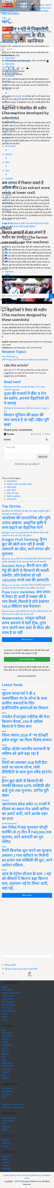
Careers (5, 1146)
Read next (12, 382)
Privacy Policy (9, 1175)
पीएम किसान (10, 76)
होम (14, 5)
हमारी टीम (8, 287)
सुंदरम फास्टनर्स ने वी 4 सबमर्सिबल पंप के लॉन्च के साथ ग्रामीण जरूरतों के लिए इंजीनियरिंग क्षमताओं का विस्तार (25, 700)
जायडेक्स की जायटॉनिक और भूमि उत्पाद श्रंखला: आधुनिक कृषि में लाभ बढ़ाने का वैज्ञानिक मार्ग (26, 523)
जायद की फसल (11, 70)
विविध (24, 32)
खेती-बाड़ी (28, 5)
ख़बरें (17, 5)
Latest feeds (12, 685)
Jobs (20, 32)
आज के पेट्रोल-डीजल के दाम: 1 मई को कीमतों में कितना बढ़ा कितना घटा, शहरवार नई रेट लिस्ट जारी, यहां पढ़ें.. (26, 881)
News (4, 689)
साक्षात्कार (11, 11)
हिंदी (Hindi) (6, 990)
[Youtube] (6, 260)
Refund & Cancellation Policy (38, 1177)
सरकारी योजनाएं (38, 5)
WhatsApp (6, 1168)
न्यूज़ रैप (15, 29)
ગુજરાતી (5, 1020)
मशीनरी (11, 8)
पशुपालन (48, 5)
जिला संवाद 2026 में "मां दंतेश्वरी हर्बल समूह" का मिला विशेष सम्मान (27, 737)
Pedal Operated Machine (38, 359)
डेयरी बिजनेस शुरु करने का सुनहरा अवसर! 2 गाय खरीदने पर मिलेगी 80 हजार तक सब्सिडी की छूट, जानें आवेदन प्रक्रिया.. (27, 857)
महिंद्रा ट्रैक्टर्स (9, 64)
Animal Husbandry (9, 823)
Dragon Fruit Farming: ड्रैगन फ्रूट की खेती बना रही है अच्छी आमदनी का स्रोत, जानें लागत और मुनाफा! (26, 546)
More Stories (27, 639)
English (5, 987)
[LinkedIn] (6, 257)
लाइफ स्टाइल (13, 32)
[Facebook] (6, 248)
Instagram (6, 1165)
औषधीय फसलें (7, 1045)
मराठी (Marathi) (8, 996)
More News (27, 895)
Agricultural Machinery (17, 359)
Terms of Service (23, 1175)
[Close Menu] (1, 45)
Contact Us (6, 1143)
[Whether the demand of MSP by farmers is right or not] (27, 409)
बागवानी (5, 8)
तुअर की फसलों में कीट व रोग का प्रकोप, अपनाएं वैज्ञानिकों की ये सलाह (26, 398)
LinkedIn (5, 1162)
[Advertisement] (27, 927)
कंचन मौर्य (15, 370)
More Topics (10, 303)
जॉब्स (30, 975)
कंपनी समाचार (21, 11)
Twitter (5, 1159)
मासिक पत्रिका (7, 14)
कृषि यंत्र (5, 359)
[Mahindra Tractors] (35, 37)
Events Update (8, 1121)
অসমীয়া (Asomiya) (9, 1011)
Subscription (7, 1091)
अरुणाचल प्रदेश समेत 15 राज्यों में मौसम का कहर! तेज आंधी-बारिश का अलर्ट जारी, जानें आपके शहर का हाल (26, 811)
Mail (37, 373)
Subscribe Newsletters (27, 676)
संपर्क (7, 290)
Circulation (6, 1094)
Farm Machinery (9, 356)
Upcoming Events (9, 1118)
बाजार (49, 8)
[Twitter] (6, 254)
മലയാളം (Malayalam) (11, 993)
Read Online (7, 1088)
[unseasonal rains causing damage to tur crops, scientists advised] (27, 388)
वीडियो (46, 11)
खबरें (3, 1030)
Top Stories (11, 506)
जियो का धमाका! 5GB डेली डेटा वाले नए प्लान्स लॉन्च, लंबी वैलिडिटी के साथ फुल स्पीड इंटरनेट (27, 767)
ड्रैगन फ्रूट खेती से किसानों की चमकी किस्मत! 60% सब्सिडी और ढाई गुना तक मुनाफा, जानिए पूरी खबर (26, 788)
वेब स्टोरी (27, 8)
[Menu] (8, 2)
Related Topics (14, 351)
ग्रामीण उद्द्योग (7, 1063)
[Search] (9, 18)
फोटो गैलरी (39, 11)
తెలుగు (4, 1017)
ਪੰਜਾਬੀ (4, 1014)
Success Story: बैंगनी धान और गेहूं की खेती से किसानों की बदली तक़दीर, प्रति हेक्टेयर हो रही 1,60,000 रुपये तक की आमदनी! (25, 572)
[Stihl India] (14, 37)
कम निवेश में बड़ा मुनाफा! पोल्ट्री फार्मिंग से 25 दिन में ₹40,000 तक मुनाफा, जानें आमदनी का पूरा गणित (26, 834)
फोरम (7, 281)
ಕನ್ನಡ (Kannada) (8, 1005)
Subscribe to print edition (13, 1104)
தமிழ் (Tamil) (7, 999)
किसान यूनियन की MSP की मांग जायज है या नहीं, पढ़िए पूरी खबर (26, 420)
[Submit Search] (51, 296)
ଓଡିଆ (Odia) (7, 1008)
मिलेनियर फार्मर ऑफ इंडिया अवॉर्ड (17, 61)
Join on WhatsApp (27, 659)
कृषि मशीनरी (9, 67)
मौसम (22, 5)
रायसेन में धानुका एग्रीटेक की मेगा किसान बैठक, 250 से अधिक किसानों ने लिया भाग (26, 722)
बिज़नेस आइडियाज (11, 73)
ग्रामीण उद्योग (18, 8)
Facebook (6, 1156)
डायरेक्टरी (16, 14)
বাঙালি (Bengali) (8, 1002)
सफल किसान (41, 8)
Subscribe (27, 239)
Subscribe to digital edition (13, 1107)
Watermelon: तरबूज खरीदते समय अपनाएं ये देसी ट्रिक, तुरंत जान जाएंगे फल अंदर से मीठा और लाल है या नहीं (26, 625)
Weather (5, 800)
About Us (6, 1140)
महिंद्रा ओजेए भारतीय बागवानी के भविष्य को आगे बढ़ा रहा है (26, 751)
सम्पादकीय (31, 11)
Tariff (4, 1097)
